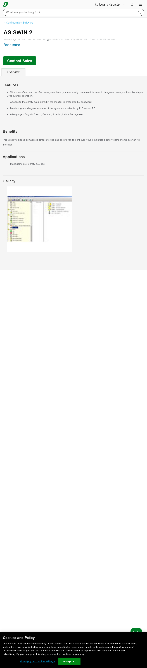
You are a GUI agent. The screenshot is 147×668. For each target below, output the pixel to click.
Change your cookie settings (37, 661)
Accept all (69, 661)
